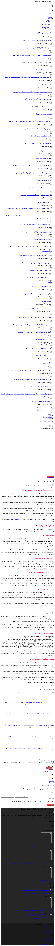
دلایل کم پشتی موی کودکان (43, 158)
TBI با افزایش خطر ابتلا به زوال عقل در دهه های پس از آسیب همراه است (29, 246)
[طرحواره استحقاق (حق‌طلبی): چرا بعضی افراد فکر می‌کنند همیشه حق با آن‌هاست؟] (51, 391)
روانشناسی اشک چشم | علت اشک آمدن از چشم (37, 62)
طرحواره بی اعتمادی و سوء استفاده (41, 401)
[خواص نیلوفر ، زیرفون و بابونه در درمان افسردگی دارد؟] (51, 260)
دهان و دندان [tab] (45, 24)
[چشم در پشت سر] (51, 81)
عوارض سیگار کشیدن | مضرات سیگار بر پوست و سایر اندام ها (32, 165)
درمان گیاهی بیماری (47, 251)
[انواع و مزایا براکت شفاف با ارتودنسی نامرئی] (51, 125)
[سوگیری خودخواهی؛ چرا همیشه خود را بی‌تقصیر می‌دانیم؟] (51, 383)
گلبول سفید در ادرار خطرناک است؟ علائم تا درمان (36, 195)
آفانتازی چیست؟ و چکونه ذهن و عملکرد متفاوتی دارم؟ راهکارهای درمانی (29, 208)
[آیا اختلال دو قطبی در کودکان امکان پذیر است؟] (51, 345)
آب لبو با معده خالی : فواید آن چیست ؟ (40, 187)
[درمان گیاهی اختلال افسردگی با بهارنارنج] (51, 274)
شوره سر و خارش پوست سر (43, 151)
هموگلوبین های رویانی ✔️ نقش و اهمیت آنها (38, 99)
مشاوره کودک (14, 519)
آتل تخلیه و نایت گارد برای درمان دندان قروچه (37, 143)
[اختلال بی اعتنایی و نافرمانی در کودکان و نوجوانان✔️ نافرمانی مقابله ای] (51, 367)
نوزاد (50, 769)
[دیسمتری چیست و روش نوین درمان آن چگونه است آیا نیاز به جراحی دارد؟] (51, 212)
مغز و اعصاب (48, 220)
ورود (53, 2)
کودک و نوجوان (48, 426)
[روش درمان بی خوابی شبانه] (51, 236)
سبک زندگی (49, 375)
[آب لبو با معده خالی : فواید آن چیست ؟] (51, 184)
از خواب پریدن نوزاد (47, 685)
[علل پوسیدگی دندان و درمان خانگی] (51, 133)
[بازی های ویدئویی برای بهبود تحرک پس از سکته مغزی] (51, 314)
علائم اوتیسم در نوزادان (44, 33)
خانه (50, 425)
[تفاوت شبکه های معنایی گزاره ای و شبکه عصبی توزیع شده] (51, 221)
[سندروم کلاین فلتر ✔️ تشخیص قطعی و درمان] (51, 44)
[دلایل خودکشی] (51, 360)
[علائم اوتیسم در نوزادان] (51, 30)
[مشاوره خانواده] (51, 298)
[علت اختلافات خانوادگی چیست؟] (51, 283)
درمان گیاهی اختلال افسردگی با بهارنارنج (39, 277)
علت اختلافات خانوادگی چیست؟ (42, 286)
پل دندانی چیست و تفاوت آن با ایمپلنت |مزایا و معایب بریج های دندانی (30, 121)
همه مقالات (49, 931)
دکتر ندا (26, 485)
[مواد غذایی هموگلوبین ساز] (51, 111)
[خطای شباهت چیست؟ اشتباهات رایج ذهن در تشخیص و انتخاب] (51, 376)
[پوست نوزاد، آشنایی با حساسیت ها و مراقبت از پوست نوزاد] (51, 170)
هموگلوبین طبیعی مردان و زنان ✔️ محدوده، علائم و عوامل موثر (32, 55)
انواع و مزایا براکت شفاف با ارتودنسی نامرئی (38, 128)
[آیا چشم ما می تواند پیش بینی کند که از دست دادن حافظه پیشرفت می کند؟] (51, 74)
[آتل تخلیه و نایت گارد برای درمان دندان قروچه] (51, 140)
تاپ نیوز (49, 17)
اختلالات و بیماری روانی (46, 344)
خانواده (50, 282)
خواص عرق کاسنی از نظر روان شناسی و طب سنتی (36, 255)
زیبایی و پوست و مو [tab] (44, 25)
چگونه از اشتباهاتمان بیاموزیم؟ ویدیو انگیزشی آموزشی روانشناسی (31, 324)
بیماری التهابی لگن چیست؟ (43, 180)
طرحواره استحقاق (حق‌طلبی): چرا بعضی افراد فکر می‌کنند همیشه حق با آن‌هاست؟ (26, 394)
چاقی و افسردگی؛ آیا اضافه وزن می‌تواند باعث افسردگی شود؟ (36, 846)
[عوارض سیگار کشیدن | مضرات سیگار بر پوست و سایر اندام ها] (51, 162)
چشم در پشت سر (46, 84)
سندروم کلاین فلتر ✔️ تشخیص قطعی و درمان (37, 47)
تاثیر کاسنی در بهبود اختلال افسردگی (40, 270)
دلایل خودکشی (47, 363)
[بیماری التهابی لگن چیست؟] (51, 177)
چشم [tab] (47, 21)
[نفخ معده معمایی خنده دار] (51, 199)
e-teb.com (45, 926)
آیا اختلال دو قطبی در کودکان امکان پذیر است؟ (37, 348)
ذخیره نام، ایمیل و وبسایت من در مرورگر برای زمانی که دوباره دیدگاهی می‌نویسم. (32, 801)
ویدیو (50, 313)
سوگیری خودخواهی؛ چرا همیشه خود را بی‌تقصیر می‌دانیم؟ (34, 386)
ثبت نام (49, 2)
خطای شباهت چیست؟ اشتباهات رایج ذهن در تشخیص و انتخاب (33, 379)
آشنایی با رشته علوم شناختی (43, 339)
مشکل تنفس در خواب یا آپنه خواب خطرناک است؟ (36, 40)
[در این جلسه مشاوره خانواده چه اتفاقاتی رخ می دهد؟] (51, 290)
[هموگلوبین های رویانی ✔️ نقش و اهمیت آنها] (51, 96)
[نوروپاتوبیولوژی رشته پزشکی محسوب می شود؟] (51, 229)
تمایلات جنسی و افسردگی (45, 880)
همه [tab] (48, 20)
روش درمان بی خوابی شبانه (43, 239)
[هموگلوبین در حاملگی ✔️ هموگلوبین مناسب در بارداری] (51, 103)
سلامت (50, 18)
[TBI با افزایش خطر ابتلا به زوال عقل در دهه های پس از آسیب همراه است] (51, 243)
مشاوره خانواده (47, 301)
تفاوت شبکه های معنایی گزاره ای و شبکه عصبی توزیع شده (34, 224)
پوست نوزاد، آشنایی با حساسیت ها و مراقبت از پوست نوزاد (33, 173)
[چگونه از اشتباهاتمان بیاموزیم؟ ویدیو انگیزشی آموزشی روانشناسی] (51, 321)
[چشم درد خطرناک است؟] (51, 67)
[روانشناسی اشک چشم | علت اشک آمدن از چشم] (51, 59)
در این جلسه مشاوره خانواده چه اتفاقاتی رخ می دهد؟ (35, 293)
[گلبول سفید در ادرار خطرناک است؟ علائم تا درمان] (51, 192)
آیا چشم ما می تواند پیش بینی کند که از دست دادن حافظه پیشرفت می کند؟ (28, 77)
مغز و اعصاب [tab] (45, 28)
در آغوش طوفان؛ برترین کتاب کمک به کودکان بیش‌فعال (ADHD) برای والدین (32, 863)
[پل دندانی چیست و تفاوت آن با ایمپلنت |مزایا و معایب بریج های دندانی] (51, 118)
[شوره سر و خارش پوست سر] (51, 148)
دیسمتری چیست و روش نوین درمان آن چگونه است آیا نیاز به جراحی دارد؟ (29, 215)
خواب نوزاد (49, 768)
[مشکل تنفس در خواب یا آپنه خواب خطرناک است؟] (51, 37)
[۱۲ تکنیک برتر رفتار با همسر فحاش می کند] (51, 305)
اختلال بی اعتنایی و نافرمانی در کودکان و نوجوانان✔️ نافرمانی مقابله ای (30, 370)
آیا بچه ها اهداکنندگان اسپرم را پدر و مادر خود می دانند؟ (34, 332)
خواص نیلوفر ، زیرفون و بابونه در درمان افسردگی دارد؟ (35, 263)
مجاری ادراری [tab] (45, 27)
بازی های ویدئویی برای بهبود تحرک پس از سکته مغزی (35, 317)
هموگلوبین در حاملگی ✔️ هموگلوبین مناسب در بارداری (35, 106)
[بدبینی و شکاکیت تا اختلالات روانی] (51, 352)
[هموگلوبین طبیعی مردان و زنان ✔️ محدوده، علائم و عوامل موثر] (51, 52)
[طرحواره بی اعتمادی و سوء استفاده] (51, 398)
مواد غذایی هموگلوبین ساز (44, 114)
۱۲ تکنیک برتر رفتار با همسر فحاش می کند (38, 308)
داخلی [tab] (47, 23)
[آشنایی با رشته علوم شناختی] (51, 336)
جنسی (50, 942)
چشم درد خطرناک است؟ (44, 70)
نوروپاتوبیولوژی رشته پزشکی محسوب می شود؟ (37, 232)
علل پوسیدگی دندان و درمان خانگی (41, 136)
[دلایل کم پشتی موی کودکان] (51, 155)
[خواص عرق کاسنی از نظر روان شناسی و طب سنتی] (51, 252)
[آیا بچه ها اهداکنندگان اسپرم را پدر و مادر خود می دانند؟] (51, 329)
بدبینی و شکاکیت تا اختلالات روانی (41, 355)
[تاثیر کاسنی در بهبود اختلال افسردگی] (51, 267)
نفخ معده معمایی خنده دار (44, 202)
